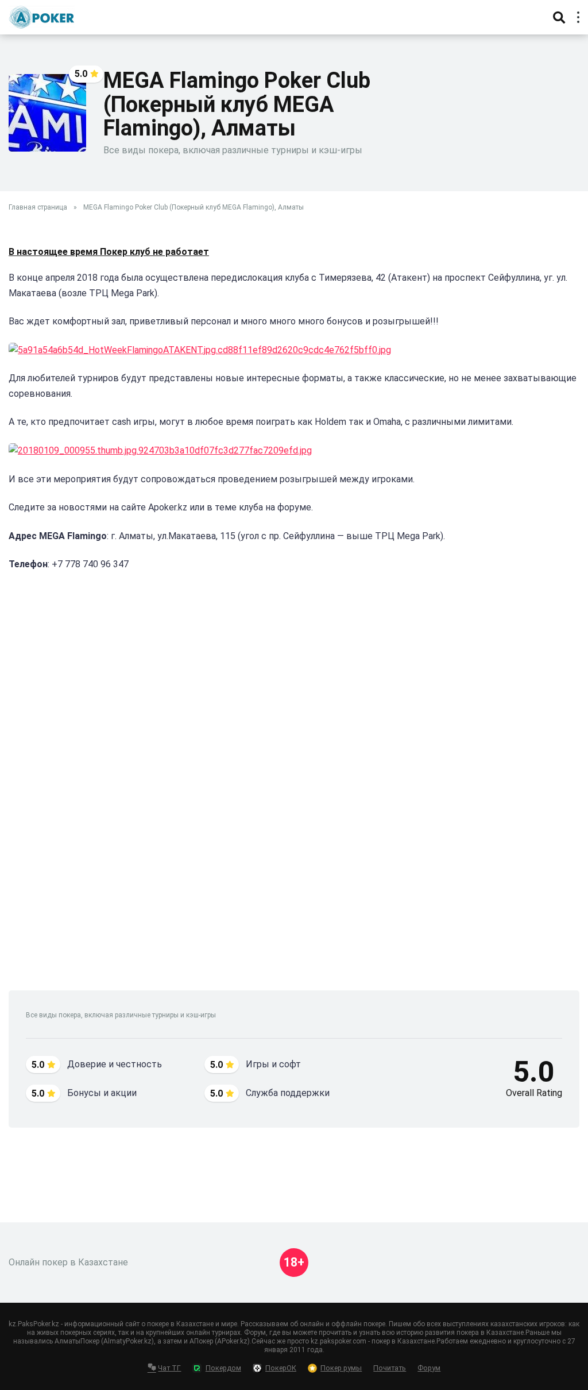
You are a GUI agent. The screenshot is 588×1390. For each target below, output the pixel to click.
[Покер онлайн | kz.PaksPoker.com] (42, 16)
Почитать (389, 1368)
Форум (428, 1368)
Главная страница (38, 207)
